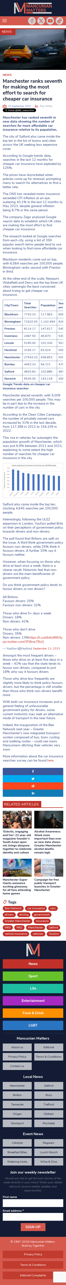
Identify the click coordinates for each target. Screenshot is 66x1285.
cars (53, 908)
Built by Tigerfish (33, 1246)
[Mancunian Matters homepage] (33, 8)
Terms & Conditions (49, 1057)
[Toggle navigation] (4, 20)
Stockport (17, 1123)
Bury (49, 1095)
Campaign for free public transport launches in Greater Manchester (47, 885)
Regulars (48, 1143)
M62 (19, 927)
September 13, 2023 (46, 649)
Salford (53, 927)
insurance (42, 921)
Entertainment (33, 1000)
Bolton (17, 1095)
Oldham (49, 1114)
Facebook (32, 21)
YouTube (50, 21)
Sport (33, 976)
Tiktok (59, 21)
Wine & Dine (48, 1162)
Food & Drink (33, 1013)
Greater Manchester (17, 921)
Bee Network (13, 908)
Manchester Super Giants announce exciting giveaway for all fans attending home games (17, 887)
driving (23, 915)
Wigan (17, 1114)
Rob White (46, 106)
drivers (9, 915)
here (50, 760)
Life (33, 988)
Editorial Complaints (48, 1048)
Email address (13, 1210)
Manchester (35, 927)
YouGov (54, 934)
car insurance (36, 908)
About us (17, 1047)
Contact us (17, 1066)
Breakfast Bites (17, 1152)
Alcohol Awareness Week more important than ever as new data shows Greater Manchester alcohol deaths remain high (47, 842)
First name (10, 1197)
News (7, 32)
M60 (8, 927)
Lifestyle (17, 1143)
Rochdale (49, 1123)
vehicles (38, 934)
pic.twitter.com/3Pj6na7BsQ (23, 642)
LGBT (33, 1025)
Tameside (17, 1105)
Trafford (48, 1105)
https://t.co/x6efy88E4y (46, 637)
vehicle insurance (16, 934)
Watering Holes (17, 1162)
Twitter (41, 21)
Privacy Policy (17, 1057)
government (42, 915)
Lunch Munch (49, 1152)
